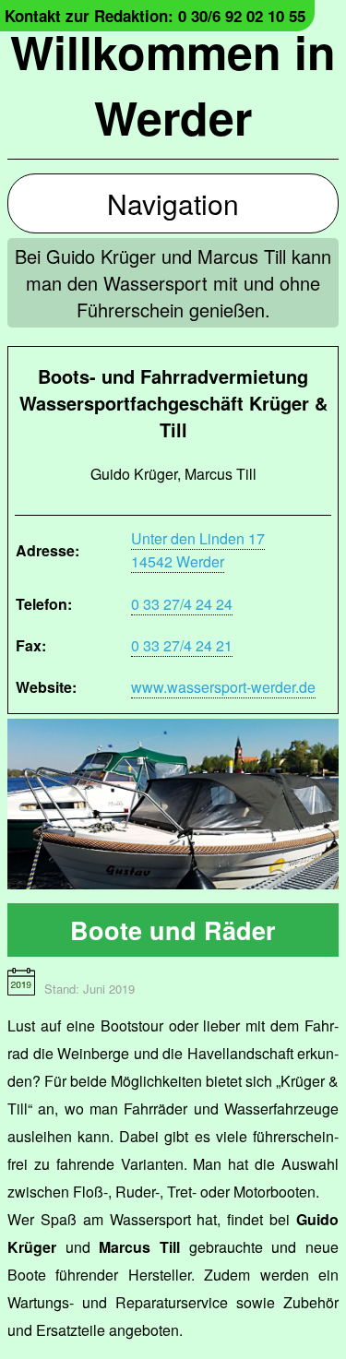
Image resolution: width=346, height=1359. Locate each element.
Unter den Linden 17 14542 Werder (198, 550)
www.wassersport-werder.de (223, 686)
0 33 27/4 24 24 (182, 603)
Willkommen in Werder (173, 83)
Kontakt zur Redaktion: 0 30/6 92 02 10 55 (155, 16)
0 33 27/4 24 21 (182, 645)
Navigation (173, 203)
